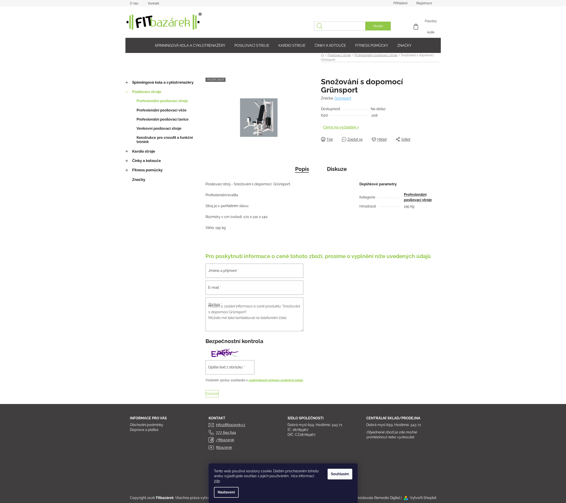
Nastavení (226, 492)
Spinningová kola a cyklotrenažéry (162, 82)
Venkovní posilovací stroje (159, 128)
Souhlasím (340, 474)
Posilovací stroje (146, 91)
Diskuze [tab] (337, 169)
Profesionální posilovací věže (162, 110)
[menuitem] (190, 45)
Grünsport (342, 98)
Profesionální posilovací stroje (162, 101)
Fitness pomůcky (147, 170)
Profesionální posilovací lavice (163, 119)
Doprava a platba (144, 430)
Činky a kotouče (146, 160)
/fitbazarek (225, 440)
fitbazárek (224, 447)
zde (217, 481)
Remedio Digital (387, 498)
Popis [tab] (302, 169)
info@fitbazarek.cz (230, 425)
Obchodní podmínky (146, 425)
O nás (134, 3)
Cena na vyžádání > (341, 127)
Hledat (378, 26)
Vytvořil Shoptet (423, 498)
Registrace (424, 3)
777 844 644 (226, 432)
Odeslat (212, 394)
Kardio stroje (143, 151)
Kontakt (153, 3)
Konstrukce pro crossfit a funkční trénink (165, 139)
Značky (138, 179)
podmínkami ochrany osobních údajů (276, 380)
